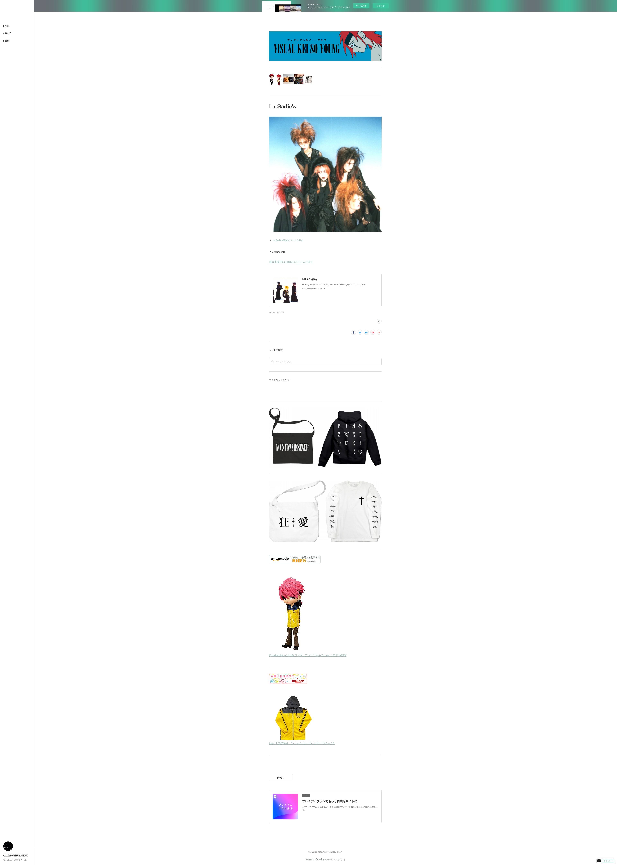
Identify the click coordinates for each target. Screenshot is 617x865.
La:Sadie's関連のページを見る (288, 240)
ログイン (380, 5)
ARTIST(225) (274, 312)
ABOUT (7, 33)
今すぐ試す (361, 5)
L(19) (282, 312)
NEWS (6, 40)
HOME (6, 26)
